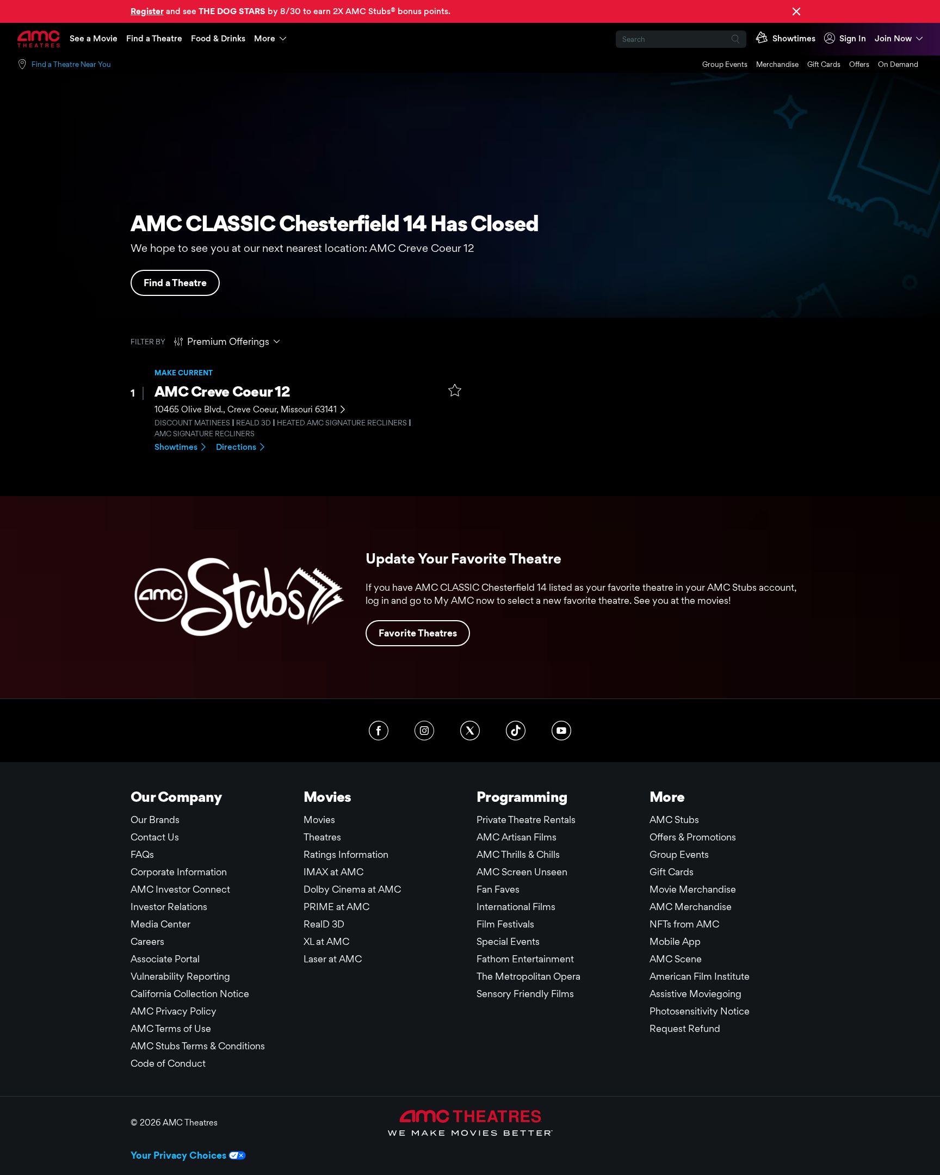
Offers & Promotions (693, 837)
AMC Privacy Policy (174, 1011)
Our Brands (155, 819)
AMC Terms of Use (171, 1028)
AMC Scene (676, 958)
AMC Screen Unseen (522, 871)
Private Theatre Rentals (526, 819)
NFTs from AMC (684, 924)
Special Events (508, 941)
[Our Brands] (470, 1122)
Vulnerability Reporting (180, 976)
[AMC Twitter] (470, 730)
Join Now (893, 38)
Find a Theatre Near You (71, 64)
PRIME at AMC (336, 906)
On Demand (898, 64)
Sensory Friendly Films (525, 993)
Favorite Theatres (418, 633)
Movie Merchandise (693, 889)
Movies (319, 819)
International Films (516, 906)
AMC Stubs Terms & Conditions (198, 1046)
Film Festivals (505, 924)
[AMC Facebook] (378, 730)
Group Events (724, 64)
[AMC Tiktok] (516, 730)
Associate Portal (165, 958)
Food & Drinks (218, 38)
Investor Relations (169, 906)
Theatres (322, 837)
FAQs (142, 854)
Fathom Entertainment (525, 958)
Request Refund (685, 1028)
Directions (236, 447)
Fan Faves (498, 889)
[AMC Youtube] (561, 730)
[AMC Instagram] (424, 730)
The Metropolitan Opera (528, 976)
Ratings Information (346, 854)
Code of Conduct (168, 1063)
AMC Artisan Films (516, 837)
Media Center (160, 924)
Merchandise (777, 64)
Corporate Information (179, 871)
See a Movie (94, 38)
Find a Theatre (154, 38)
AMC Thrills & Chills (518, 854)
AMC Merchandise (691, 906)
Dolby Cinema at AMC (352, 889)
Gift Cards (823, 64)
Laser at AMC (333, 958)
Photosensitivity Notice (700, 1011)
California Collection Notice (190, 993)
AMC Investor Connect (180, 889)
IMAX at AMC (333, 871)
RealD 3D (324, 924)
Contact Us (155, 837)
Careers (147, 941)
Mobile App (675, 941)
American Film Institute (700, 976)
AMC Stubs (674, 819)
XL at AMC (326, 941)
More (264, 38)
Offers (859, 64)
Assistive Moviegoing (695, 993)
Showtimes (175, 447)
